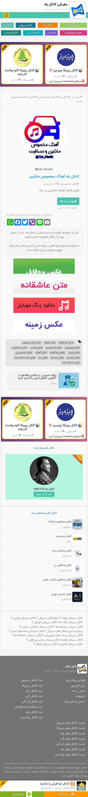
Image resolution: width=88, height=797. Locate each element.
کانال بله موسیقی (47, 97)
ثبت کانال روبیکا (32, 685)
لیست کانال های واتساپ (70, 754)
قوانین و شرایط (75, 680)
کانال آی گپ (33, 33)
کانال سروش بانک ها (70, 622)
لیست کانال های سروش (70, 722)
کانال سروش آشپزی (71, 644)
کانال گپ (51, 33)
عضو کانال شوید (44, 494)
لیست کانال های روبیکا (71, 728)
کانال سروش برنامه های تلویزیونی (63, 635)
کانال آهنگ (49, 343)
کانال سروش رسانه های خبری (27, 631)
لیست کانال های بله (73, 749)
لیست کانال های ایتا (72, 733)
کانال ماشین (36, 348)
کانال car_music (71, 363)
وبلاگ (53, 383)
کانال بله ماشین (54, 348)
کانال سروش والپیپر (24, 618)
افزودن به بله (68, 201)
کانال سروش (25, 25)
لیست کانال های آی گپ (70, 744)
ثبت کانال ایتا (34, 690)
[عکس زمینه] (44, 325)
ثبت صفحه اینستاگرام (29, 706)
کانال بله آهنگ (66, 343)
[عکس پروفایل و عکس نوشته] (44, 266)
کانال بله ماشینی (24, 353)
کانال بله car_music (25, 358)
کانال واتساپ (11, 33)
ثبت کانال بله (34, 712)
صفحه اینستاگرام (73, 33)
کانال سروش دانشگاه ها (28, 635)
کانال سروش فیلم (72, 639)
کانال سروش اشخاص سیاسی (37, 626)
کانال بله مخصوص (32, 343)
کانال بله (7, 25)
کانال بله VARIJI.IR (44, 489)
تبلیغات (80, 696)
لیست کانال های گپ (72, 738)
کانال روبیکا (73, 25)
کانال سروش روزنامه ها (69, 626)
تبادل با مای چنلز (74, 701)
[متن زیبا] (44, 285)
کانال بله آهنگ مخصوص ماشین (54, 176)
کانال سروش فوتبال (45, 622)
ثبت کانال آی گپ (32, 701)
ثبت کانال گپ (34, 696)
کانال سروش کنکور (46, 644)
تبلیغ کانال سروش (48, 618)
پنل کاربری (78, 685)
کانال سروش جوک (72, 618)
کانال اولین (73, 353)
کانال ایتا (47, 25)
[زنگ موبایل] (44, 305)
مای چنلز (75, 97)
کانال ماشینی (73, 358)
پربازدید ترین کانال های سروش (64, 631)
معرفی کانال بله (56, 4)
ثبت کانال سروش (32, 680)
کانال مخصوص (72, 348)
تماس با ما (78, 690)
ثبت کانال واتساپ (31, 717)
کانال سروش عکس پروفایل (43, 639)
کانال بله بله (57, 358)
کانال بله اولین (19, 348)
